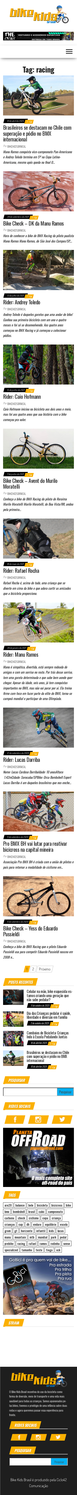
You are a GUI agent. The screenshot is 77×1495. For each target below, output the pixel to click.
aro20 (8, 1205)
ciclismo (34, 1218)
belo (30, 1205)
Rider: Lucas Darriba (21, 759)
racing (21, 1243)
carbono (9, 1218)
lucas (60, 1230)
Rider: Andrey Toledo (21, 302)
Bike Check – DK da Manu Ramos (33, 223)
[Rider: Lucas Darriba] (38, 727)
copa (45, 1218)
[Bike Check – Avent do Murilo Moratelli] (38, 448)
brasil (31, 1211)
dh (27, 1224)
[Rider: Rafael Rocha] (38, 538)
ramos (43, 1243)
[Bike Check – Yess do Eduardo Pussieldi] (38, 895)
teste (39, 1250)
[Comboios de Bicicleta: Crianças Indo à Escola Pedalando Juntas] (13, 1038)
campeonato (55, 1211)
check (21, 1218)
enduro (37, 1224)
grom (8, 1230)
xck (58, 1250)
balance (20, 1205)
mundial (42, 1237)
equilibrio (50, 1224)
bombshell (19, 1211)
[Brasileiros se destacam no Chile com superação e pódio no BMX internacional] (38, 95)
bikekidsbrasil (16, 146)
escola (64, 1224)
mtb (32, 1237)
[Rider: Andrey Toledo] (38, 269)
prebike (9, 1243)
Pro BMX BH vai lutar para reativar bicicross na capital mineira (35, 846)
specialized (11, 1250)
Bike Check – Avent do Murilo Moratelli (30, 483)
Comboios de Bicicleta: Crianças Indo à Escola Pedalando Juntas (48, 1035)
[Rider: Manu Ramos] (38, 622)
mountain (20, 1237)
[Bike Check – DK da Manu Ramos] (38, 190)
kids (51, 1230)
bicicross (56, 1205)
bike (68, 1205)
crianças (10, 1224)
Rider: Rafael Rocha (21, 570)
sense (66, 1243)
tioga (49, 1250)
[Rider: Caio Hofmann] (38, 364)
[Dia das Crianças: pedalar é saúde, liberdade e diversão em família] (13, 1018)
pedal (63, 1237)
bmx (7, 1211)
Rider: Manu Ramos (20, 654)
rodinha (55, 1243)
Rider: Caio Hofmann (22, 396)
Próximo (45, 969)
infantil (40, 1230)
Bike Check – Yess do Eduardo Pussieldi (30, 931)
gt (15, 1230)
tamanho (27, 1250)
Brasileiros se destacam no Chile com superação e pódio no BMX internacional (37, 133)
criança (56, 1218)
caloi (41, 1211)
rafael (32, 1243)
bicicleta (42, 1205)
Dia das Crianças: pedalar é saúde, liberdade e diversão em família (49, 1015)
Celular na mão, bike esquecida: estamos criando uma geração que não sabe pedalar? (49, 995)
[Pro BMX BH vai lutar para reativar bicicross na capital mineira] (38, 811)
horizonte (26, 1230)
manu (8, 1237)
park (53, 1237)
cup (20, 1224)
